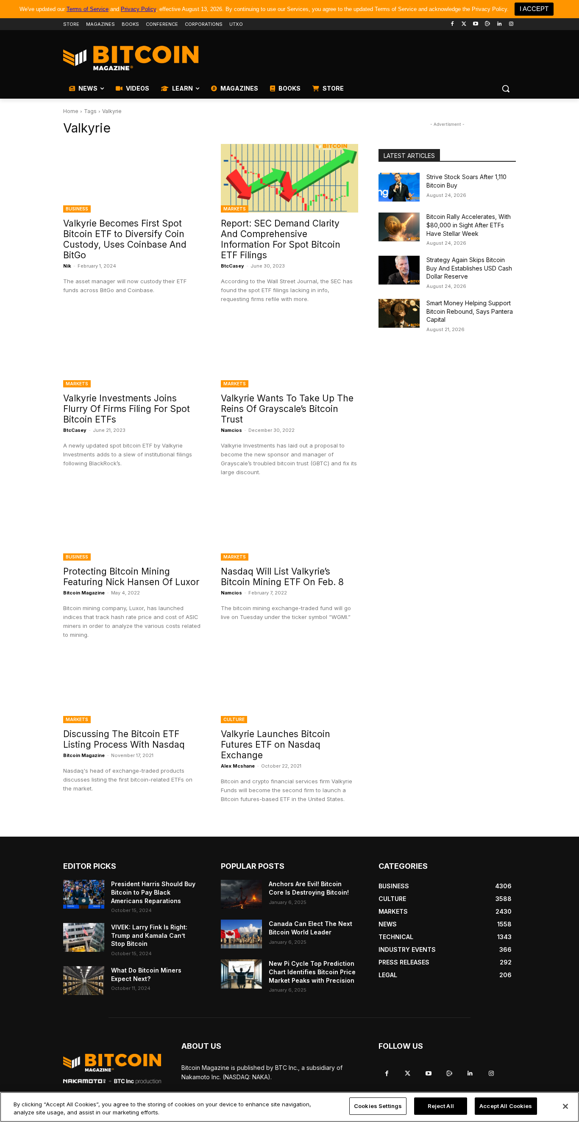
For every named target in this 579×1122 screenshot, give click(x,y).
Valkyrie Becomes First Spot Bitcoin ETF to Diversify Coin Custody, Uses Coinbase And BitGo (125, 239)
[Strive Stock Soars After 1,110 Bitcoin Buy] (399, 187)
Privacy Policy (138, 9)
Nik (67, 266)
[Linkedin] (499, 24)
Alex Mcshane (238, 766)
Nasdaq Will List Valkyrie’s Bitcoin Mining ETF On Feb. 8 (282, 576)
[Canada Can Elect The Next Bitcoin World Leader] (241, 934)
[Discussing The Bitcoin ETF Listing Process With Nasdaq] (131, 689)
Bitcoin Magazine (84, 593)
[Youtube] (476, 24)
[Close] (565, 1106)
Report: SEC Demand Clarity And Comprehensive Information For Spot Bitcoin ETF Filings (280, 239)
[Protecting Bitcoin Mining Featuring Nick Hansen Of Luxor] (131, 526)
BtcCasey (232, 266)
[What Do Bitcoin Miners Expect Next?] (83, 980)
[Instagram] (511, 24)
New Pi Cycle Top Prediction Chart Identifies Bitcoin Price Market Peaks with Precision (312, 972)
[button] (505, 88)
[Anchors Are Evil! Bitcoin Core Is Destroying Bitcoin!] (241, 894)
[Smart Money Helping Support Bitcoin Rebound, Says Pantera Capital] (399, 313)
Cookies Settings (378, 1106)
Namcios (231, 430)
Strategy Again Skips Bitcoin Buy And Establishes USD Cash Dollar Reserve (469, 268)
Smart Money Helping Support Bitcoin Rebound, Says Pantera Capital (469, 311)
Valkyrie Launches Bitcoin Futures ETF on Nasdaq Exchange (275, 744)
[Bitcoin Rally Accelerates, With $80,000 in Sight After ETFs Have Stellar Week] (399, 227)
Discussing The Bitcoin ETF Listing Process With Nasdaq (124, 739)
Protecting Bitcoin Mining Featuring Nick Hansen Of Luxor (131, 576)
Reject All (441, 1106)
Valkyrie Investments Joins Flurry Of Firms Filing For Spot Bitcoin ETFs (126, 409)
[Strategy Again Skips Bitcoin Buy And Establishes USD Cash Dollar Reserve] (399, 270)
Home (70, 111)
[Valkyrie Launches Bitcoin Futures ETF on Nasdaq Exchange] (289, 689)
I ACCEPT (534, 8)
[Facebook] (452, 24)
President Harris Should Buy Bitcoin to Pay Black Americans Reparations (153, 892)
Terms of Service (88, 9)
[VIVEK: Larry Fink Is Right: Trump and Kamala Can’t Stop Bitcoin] (83, 937)
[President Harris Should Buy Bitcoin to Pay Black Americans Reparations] (83, 894)
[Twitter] (464, 24)
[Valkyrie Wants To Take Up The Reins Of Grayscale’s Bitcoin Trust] (289, 353)
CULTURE (234, 719)
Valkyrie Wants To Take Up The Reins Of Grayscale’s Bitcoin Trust (287, 409)
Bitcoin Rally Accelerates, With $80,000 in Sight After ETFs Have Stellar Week (468, 225)
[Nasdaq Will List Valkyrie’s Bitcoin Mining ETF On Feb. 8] (289, 526)
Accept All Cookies (505, 1106)
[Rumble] (488, 24)
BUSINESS (77, 208)
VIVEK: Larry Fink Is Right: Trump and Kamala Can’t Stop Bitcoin (149, 935)
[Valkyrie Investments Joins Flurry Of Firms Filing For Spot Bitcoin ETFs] (131, 353)
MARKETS (234, 208)
